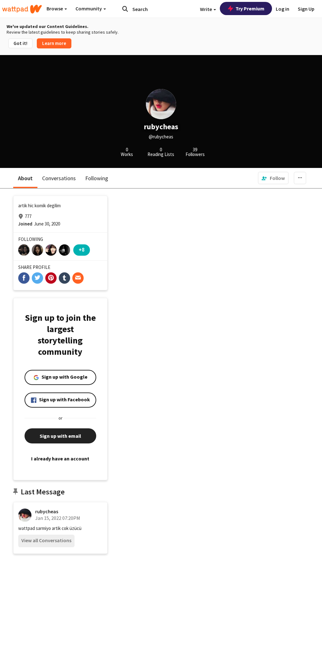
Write (206, 9)
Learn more (54, 43)
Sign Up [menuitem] (306, 9)
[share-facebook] (24, 278)
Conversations (59, 178)
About (25, 178)
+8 (82, 249)
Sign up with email (60, 436)
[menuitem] (273, 178)
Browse (55, 8)
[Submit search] (125, 9)
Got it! (20, 43)
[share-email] (78, 278)
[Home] (22, 9)
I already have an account (60, 458)
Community (89, 8)
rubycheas (46, 511)
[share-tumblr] (64, 278)
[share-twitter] (37, 278)
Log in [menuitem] (282, 9)
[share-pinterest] (51, 278)
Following (96, 178)
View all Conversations (46, 540)
